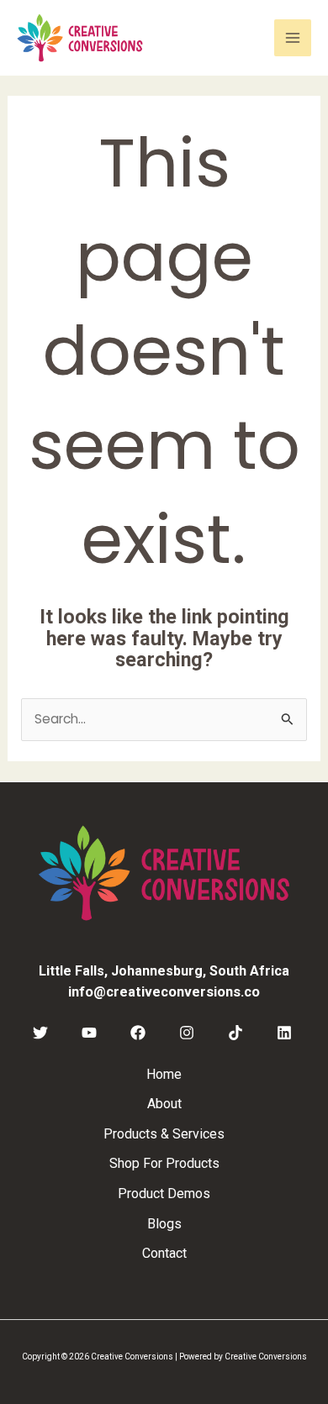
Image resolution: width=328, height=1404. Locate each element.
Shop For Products (164, 1163)
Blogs (164, 1224)
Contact (164, 1253)
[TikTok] (235, 1032)
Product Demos (164, 1194)
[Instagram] (186, 1032)
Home (164, 1074)
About (164, 1104)
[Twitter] (40, 1032)
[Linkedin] (284, 1032)
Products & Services (164, 1134)
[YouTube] (89, 1032)
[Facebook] (137, 1032)
